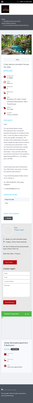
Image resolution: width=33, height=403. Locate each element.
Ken (15, 228)
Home (3, 19)
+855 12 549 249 (26, 2)
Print (17, 60)
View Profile (8, 262)
